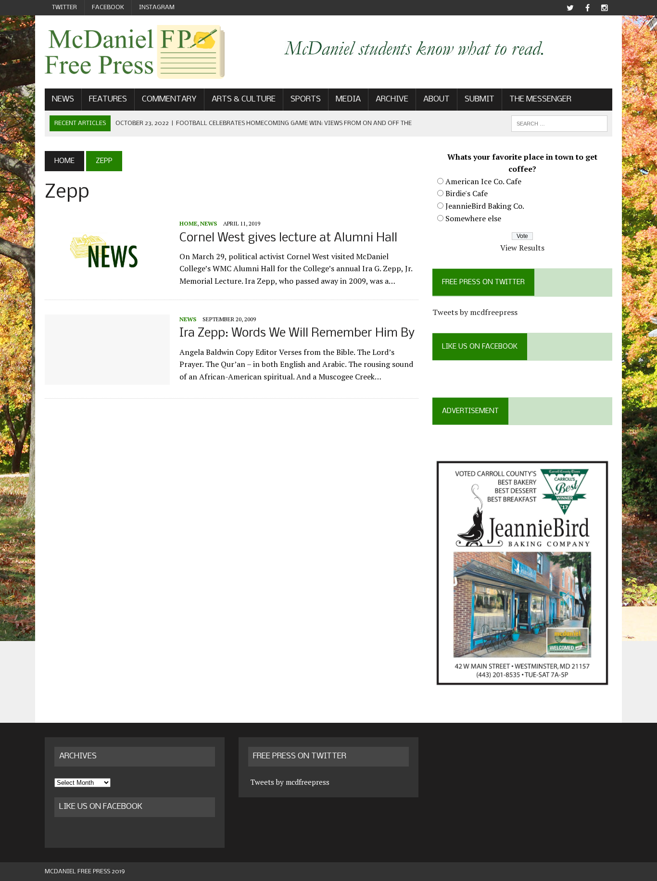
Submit (479, 99)
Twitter (64, 7)
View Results (522, 247)
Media (348, 99)
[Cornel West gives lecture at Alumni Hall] (107, 280)
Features (108, 99)
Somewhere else (473, 218)
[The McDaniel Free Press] (135, 52)
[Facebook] (587, 8)
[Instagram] (604, 8)
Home (188, 223)
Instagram (157, 7)
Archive (392, 99)
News (63, 99)
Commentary (169, 99)
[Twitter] (570, 8)
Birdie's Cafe (466, 193)
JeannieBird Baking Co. (484, 206)
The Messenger (540, 99)
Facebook (108, 7)
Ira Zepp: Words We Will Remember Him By (297, 333)
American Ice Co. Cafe (483, 181)
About (436, 99)
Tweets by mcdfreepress (475, 312)
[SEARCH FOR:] (559, 123)
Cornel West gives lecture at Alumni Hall (288, 238)
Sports (306, 99)
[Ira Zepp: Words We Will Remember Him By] (107, 378)
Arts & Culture (244, 99)
